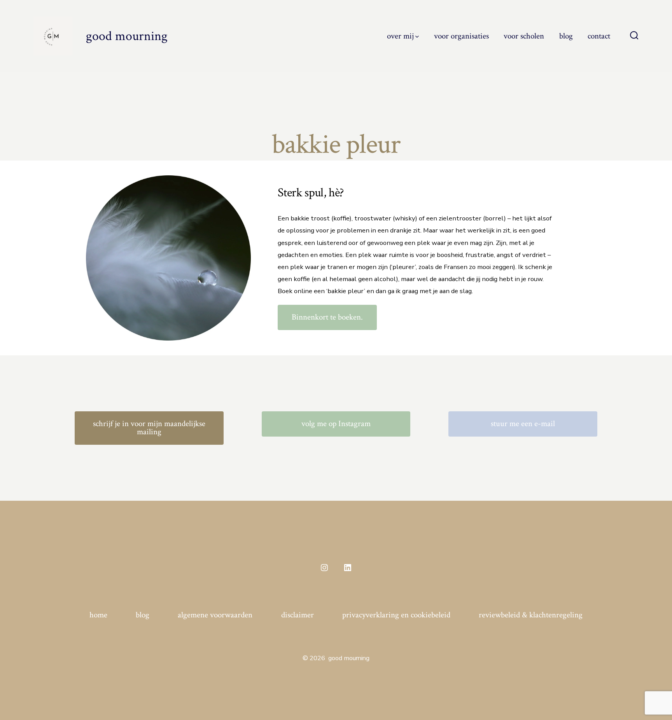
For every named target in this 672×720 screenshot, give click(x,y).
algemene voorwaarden (215, 615)
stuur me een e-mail (523, 423)
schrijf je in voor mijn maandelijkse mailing (149, 427)
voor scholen (524, 36)
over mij (400, 36)
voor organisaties (461, 36)
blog (566, 36)
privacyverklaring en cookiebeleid (396, 615)
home (98, 615)
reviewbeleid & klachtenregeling (531, 615)
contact (599, 36)
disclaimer (297, 615)
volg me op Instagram (336, 423)
